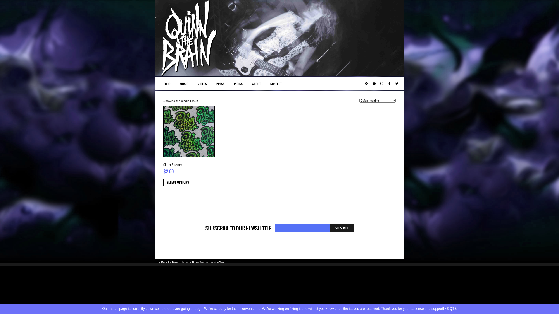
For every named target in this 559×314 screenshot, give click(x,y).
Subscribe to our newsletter (238, 228)
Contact (276, 84)
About (256, 84)
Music (184, 84)
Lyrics (238, 84)
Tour (167, 84)
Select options (178, 182)
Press (220, 84)
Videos (202, 84)
